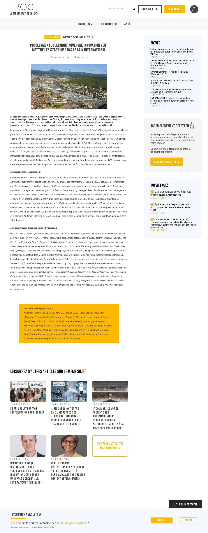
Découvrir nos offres (166, 162)
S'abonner (174, 9)
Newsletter (150, 9)
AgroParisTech (20, 384)
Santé (126, 24)
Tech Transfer (107, 24)
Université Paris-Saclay (37, 385)
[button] (134, 9)
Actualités (85, 24)
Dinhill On (82, 57)
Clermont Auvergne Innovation (78, 37)
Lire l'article (157, 198)
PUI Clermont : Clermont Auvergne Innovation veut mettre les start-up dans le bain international (69, 48)
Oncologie (59, 384)
